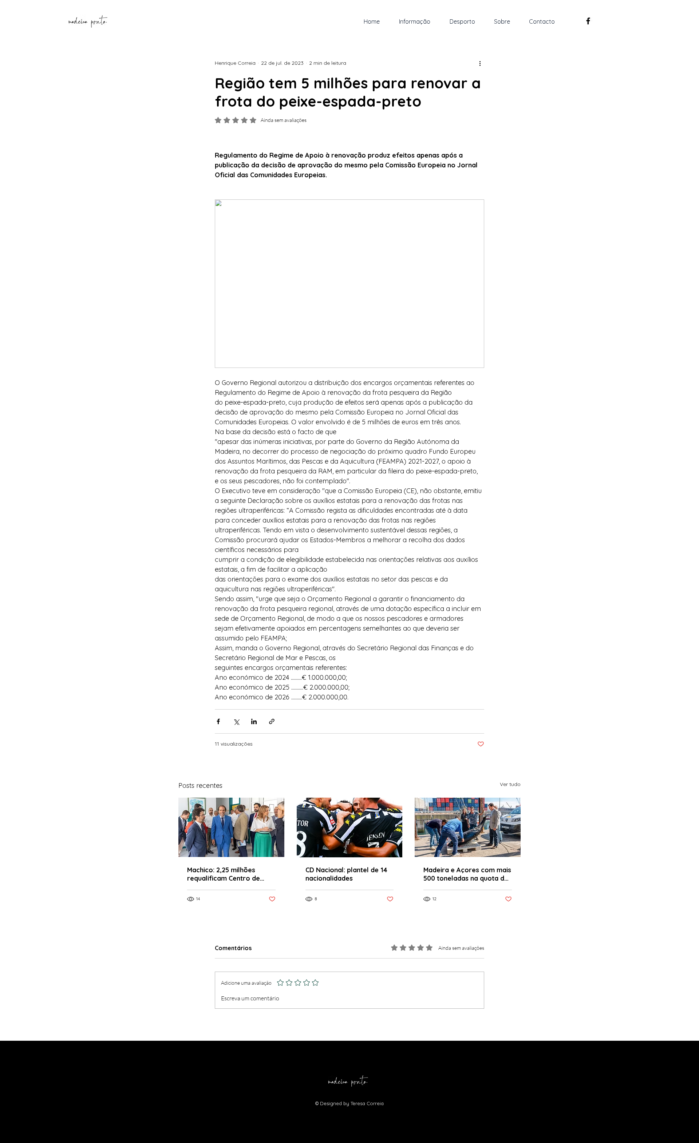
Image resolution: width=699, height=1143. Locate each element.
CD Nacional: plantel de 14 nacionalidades (346, 874)
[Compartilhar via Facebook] (218, 721)
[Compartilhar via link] (271, 721)
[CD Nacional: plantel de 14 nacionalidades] (350, 827)
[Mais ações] (479, 63)
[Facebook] (588, 20)
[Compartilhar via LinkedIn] (253, 721)
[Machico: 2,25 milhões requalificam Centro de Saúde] (231, 827)
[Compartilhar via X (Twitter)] (236, 721)
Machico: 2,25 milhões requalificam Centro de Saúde (223, 874)
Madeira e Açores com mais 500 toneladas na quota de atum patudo (467, 874)
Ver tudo (510, 784)
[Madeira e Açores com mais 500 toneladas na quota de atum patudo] (468, 827)
